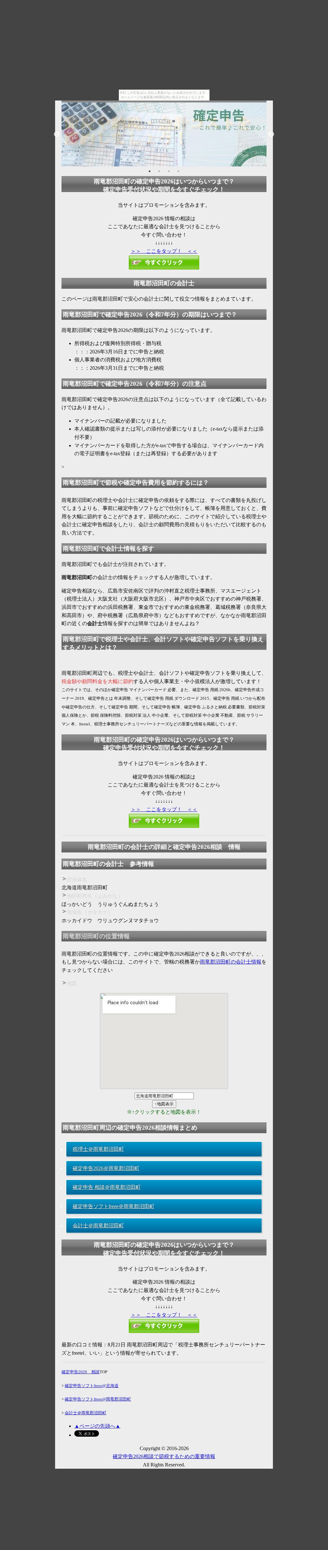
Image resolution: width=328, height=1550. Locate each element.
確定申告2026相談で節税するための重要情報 (164, 1456)
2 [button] (159, 171)
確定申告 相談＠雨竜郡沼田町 (107, 1187)
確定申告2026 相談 (81, 1371)
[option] (164, 134)
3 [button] (169, 171)
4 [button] (178, 171)
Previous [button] (56, 134)
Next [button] (271, 134)
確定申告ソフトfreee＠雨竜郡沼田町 (113, 1206)
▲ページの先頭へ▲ (97, 1426)
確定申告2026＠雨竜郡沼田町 (106, 1168)
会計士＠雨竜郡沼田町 (98, 1225)
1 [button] (149, 171)
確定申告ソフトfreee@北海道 (92, 1385)
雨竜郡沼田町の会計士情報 (230, 962)
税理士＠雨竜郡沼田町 (98, 1149)
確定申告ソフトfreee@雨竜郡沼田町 (98, 1399)
